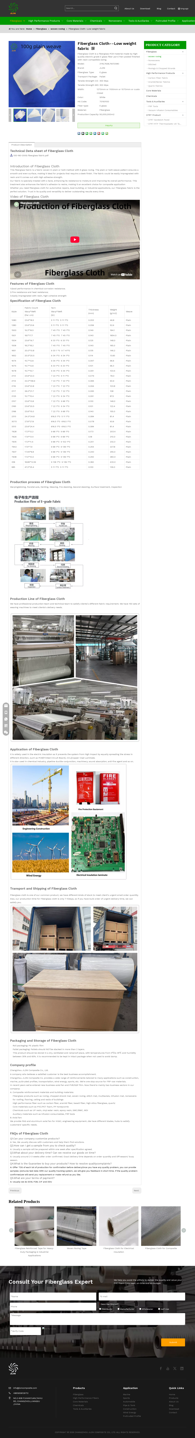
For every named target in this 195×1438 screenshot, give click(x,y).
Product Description (21, 144)
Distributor (107, 1309)
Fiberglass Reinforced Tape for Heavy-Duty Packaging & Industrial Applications (34, 1252)
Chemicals (151, 96)
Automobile (129, 1401)
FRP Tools (153, 106)
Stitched (152, 64)
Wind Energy (129, 1412)
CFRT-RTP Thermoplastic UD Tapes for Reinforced (167, 124)
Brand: (81, 68)
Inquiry (108, 125)
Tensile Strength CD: (88, 81)
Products (173, 1398)
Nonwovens (154, 60)
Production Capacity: (88, 114)
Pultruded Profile (132, 1416)
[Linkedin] (182, 1368)
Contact (171, 8)
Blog (159, 8)
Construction (129, 1409)
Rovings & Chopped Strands (161, 68)
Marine (126, 1394)
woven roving (154, 56)
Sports (126, 1398)
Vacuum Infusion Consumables (163, 110)
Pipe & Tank (129, 1405)
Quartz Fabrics (155, 86)
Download (145, 8)
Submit (173, 1342)
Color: (81, 97)
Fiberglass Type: (86, 72)
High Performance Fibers (86, 1398)
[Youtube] (168, 1368)
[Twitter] (175, 1368)
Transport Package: (87, 76)
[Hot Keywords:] (116, 8)
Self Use (164, 1309)
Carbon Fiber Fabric (158, 78)
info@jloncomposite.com (25, 1388)
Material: (82, 110)
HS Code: (82, 101)
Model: (81, 63)
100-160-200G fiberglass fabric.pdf (31, 155)
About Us (129, 8)
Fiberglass (151, 51)
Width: (81, 89)
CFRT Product (153, 115)
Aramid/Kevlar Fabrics (159, 82)
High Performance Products (160, 73)
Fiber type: (83, 105)
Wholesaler (147, 1309)
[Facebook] (161, 1368)
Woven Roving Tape (76, 1248)
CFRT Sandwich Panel (159, 120)
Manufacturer (126, 1309)
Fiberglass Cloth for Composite (161, 1248)
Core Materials (153, 90)
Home (172, 1394)
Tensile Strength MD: (88, 85)
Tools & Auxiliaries (155, 101)
